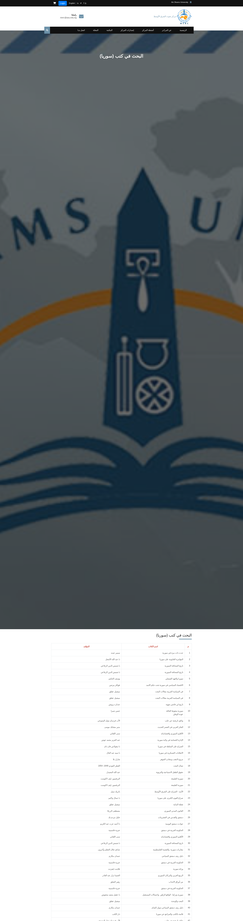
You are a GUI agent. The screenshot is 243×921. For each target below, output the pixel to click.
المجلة (95, 30)
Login (62, 3)
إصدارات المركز (127, 30)
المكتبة (109, 30)
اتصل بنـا (81, 30)
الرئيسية (183, 30)
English (72, 3)
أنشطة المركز (148, 30)
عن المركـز (166, 30)
